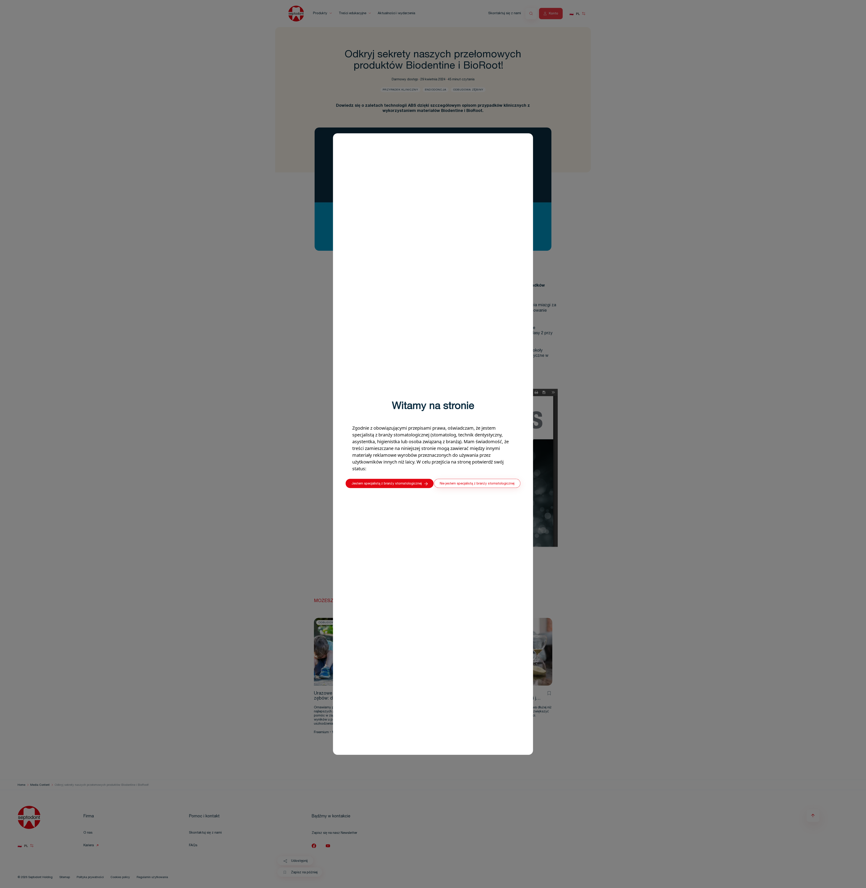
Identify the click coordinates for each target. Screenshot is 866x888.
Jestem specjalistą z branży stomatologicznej (387, 483)
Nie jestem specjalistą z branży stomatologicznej (477, 483)
